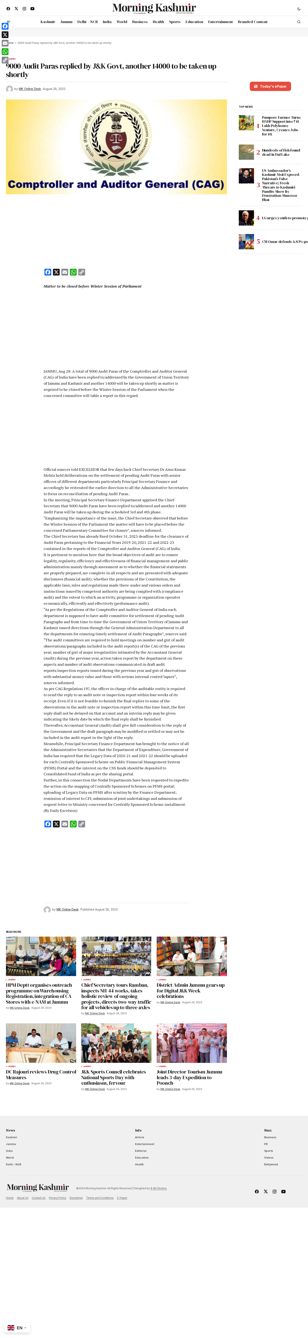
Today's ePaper (273, 86)
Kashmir (11, 1137)
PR (266, 1144)
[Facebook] (5, 26)
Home (10, 1197)
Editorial (140, 1150)
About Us (22, 1197)
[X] (5, 34)
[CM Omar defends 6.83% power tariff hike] (246, 241)
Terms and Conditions (100, 1197)
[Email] (5, 43)
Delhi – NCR (13, 1164)
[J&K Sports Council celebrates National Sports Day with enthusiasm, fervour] (116, 1043)
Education (142, 1157)
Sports (268, 1150)
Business (270, 1137)
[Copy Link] (5, 60)
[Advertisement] (116, 232)
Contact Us (39, 1197)
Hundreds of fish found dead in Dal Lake (281, 152)
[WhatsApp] (5, 51)
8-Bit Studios (159, 1188)
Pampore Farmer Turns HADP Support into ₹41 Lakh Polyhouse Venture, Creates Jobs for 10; (281, 125)
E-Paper (122, 1197)
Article (139, 1137)
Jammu (11, 59)
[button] (299, 9)
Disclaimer (76, 1197)
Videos (268, 1157)
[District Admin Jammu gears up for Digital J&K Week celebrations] (192, 956)
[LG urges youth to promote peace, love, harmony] (246, 218)
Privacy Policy (57, 1197)
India (9, 1150)
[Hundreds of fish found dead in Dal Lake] (246, 152)
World (10, 1157)
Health (139, 1164)
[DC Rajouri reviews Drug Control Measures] (41, 1043)
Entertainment (144, 1144)
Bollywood (271, 1164)
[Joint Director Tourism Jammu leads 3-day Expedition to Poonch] (192, 1043)
